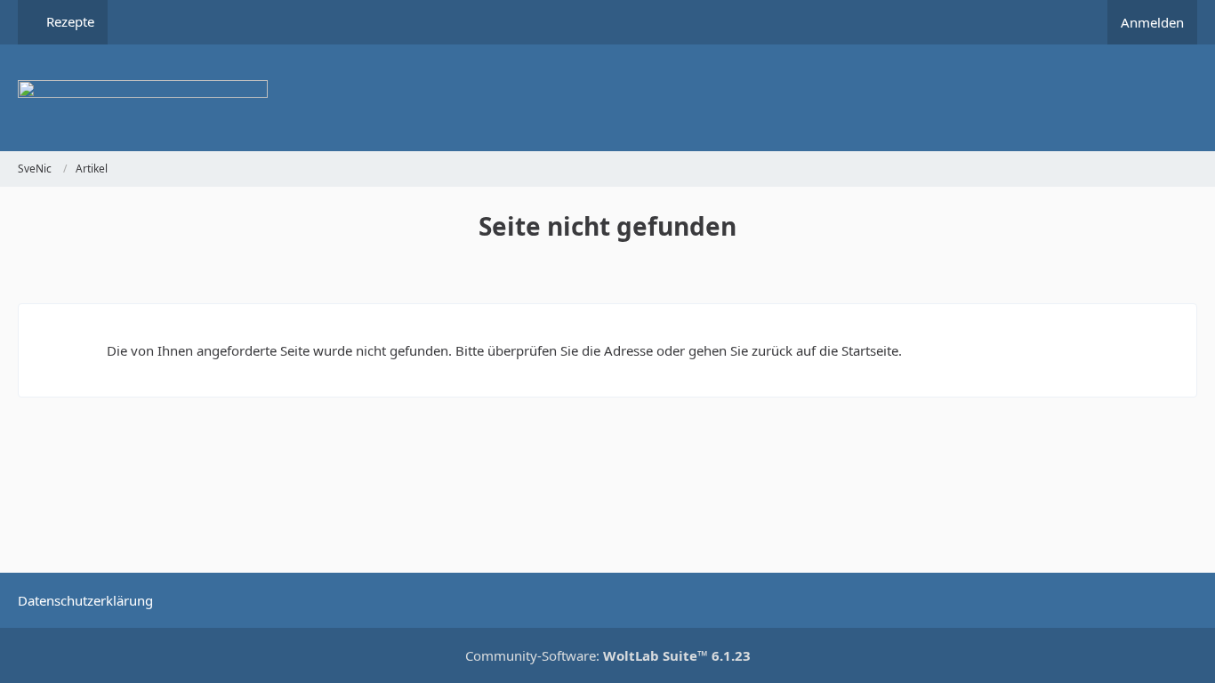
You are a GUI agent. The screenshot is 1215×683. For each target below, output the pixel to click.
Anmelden (1152, 22)
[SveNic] (607, 98)
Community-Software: (608, 655)
